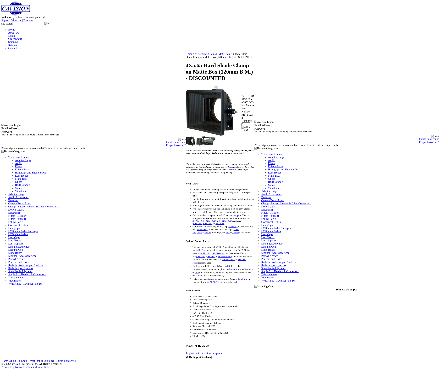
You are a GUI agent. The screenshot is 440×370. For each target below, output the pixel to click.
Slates (18, 188)
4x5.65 (208, 232)
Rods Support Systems (20, 268)
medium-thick (232, 269)
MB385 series (228, 259)
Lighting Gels (15, 249)
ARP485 (211, 256)
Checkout (28, 20)
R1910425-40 (225, 221)
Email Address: (9, 128)
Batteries (13, 200)
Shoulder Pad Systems (20, 271)
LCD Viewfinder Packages (23, 231)
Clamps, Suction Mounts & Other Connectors (33, 206)
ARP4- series (218, 253)
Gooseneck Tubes (18, 225)
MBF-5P (232, 226)
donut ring (242, 279)
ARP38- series (224, 256)
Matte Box (21, 178)
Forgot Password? (176, 145)
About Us (13, 32)
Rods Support (22, 184)
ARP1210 (205, 253)
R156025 (197, 221)
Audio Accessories (18, 197)
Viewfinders (21, 191)
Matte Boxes (15, 252)
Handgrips (14, 228)
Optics (18, 181)
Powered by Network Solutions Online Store (25, 367)
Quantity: (246, 120)
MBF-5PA (202, 229)
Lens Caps (14, 237)
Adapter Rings (23, 160)
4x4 (200, 232)
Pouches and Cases (18, 262)
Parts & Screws (16, 259)
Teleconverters (16, 277)
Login (11, 35)
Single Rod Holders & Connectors (27, 274)
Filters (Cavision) (17, 215)
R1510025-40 (209, 221)
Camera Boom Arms (19, 203)
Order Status (15, 38)
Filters (18, 166)
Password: (7, 131)
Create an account (176, 142)
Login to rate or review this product (205, 353)
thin (197, 272)
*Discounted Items (18, 157)
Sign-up (5, 20)
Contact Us (14, 48)
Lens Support (15, 243)
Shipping (13, 41)
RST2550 (197, 223)
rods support (235, 215)
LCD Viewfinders (18, 234)
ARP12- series (202, 250)
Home (11, 29)
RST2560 (207, 223)
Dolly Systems (16, 209)
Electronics (14, 212)
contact (232, 169)
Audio (18, 163)
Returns (12, 45)
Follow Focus (22, 169)
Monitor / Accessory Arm (22, 255)
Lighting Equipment (19, 246)
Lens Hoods (21, 175)
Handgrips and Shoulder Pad (30, 172)
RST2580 (220, 223)
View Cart (16, 20)
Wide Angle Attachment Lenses (25, 283)
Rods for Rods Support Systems (25, 265)
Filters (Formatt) (17, 218)
